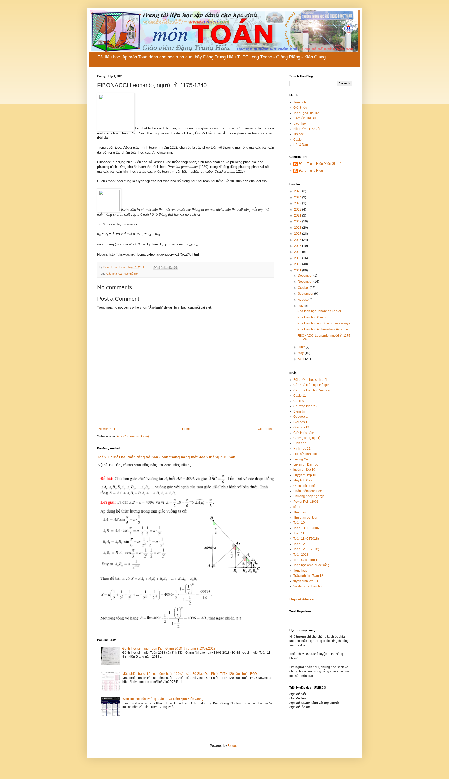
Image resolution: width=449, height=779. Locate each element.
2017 (298, 233)
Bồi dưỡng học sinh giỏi (310, 380)
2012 (298, 264)
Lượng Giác (301, 459)
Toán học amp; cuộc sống (311, 565)
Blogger (233, 746)
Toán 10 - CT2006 (306, 528)
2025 (298, 191)
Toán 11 (299, 533)
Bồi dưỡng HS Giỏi (306, 129)
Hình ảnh (299, 443)
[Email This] (155, 267)
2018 (298, 228)
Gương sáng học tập (307, 438)
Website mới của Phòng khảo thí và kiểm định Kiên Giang (162, 699)
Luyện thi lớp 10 (304, 475)
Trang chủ (300, 102)
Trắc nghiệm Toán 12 (308, 576)
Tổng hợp (300, 570)
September (306, 294)
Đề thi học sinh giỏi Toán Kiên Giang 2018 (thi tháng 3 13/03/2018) (169, 648)
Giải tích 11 (301, 422)
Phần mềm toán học (307, 491)
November (305, 281)
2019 (298, 221)
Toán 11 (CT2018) (306, 538)
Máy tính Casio (303, 480)
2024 (298, 197)
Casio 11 (299, 395)
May (301, 353)
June (302, 347)
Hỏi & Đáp (300, 145)
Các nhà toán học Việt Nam (312, 390)
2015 (298, 246)
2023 (298, 203)
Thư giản (299, 512)
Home (186, 429)
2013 (298, 258)
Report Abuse (301, 599)
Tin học (298, 134)
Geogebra (300, 416)
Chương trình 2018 (306, 406)
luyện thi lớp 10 (304, 470)
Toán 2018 (300, 555)
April (301, 359)
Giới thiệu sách (304, 433)
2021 (298, 215)
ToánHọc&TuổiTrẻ (306, 113)
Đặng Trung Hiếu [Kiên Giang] (320, 164)
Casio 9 (298, 401)
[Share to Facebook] (170, 267)
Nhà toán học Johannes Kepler (319, 311)
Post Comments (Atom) (132, 436)
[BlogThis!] (160, 267)
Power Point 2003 (306, 501)
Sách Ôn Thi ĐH (304, 118)
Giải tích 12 (301, 427)
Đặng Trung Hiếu (311, 170)
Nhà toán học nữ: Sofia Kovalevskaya (323, 323)
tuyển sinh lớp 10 (305, 581)
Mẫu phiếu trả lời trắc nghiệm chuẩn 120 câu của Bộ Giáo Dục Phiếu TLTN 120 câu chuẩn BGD (189, 674)
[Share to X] (165, 267)
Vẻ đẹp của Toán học (308, 586)
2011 (298, 270)
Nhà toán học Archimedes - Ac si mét (323, 329)
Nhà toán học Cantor (312, 317)
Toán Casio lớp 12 (306, 560)
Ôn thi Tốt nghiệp (305, 486)
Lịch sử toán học (305, 454)
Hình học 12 (302, 448)
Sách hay (300, 123)
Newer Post (106, 429)
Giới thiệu (300, 107)
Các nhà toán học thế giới (122, 273)
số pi (296, 507)
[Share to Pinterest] (175, 267)
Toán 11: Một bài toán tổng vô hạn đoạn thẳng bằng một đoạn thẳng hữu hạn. (166, 457)
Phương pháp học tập (308, 496)
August (303, 300)
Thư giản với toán (305, 517)
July (301, 306)
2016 (298, 240)
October (304, 288)
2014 (298, 252)
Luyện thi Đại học (305, 464)
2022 (298, 209)
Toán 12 (299, 544)
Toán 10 (299, 523)
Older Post (265, 429)
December (305, 275)
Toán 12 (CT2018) (306, 549)
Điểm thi (299, 411)
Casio (297, 139)
